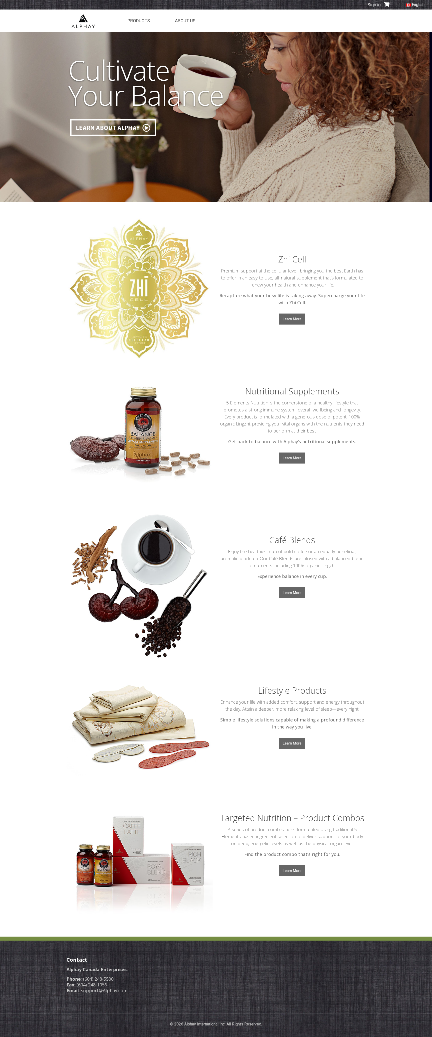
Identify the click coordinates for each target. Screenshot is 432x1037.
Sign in (374, 4)
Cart (358, 21)
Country (334, 21)
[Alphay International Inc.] (83, 21)
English (417, 4)
